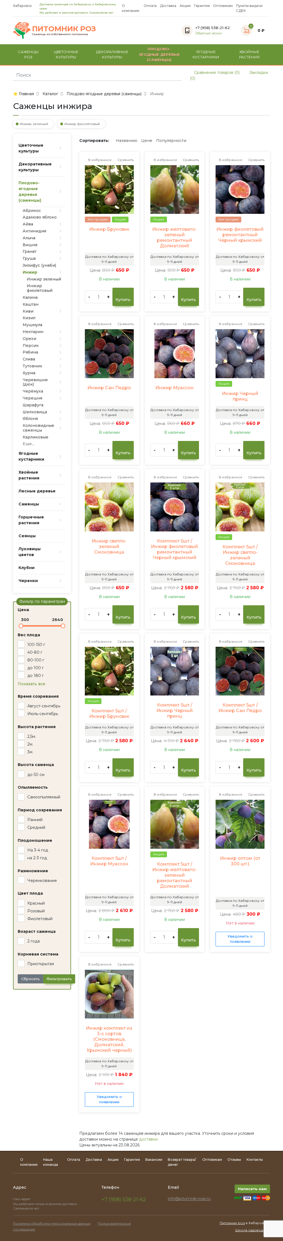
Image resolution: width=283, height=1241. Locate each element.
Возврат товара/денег (182, 1162)
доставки (148, 1139)
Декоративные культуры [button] (112, 54)
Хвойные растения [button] (249, 54)
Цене (146, 140)
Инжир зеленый (34, 124)
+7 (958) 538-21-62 (123, 1199)
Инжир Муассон (174, 387)
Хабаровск (22, 6)
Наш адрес (22, 1199)
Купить (123, 299)
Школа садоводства (252, 1230)
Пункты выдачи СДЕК (249, 8)
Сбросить (30, 979)
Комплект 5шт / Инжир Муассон (109, 861)
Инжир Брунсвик (109, 229)
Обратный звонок (208, 33)
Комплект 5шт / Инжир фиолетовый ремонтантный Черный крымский (174, 549)
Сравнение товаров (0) (216, 72)
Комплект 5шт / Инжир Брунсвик (109, 713)
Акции (185, 6)
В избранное (99, 160)
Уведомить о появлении (240, 939)
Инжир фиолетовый (82, 124)
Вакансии (153, 1159)
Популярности (171, 140)
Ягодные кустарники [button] (206, 54)
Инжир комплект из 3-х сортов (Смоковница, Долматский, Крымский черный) (109, 1039)
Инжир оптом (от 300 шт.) (240, 861)
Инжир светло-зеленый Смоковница (109, 546)
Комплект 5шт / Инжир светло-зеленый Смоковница (240, 555)
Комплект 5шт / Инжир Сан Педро (240, 707)
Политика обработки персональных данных (51, 1223)
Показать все (31, 683)
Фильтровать (59, 979)
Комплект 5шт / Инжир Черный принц (174, 710)
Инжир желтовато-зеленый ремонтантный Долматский (174, 237)
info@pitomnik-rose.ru (189, 1198)
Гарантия (202, 6)
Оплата (150, 6)
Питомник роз (232, 1223)
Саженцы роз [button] (28, 54)
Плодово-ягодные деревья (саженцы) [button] (159, 54)
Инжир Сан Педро (109, 387)
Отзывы (234, 1159)
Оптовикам (223, 6)
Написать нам (252, 1189)
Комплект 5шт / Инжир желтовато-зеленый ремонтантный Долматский (174, 875)
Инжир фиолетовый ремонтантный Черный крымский (240, 235)
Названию (126, 140)
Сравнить (125, 160)
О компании (130, 8)
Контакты (255, 1159)
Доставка (168, 6)
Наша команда (50, 1162)
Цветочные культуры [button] (66, 54)
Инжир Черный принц (240, 396)
